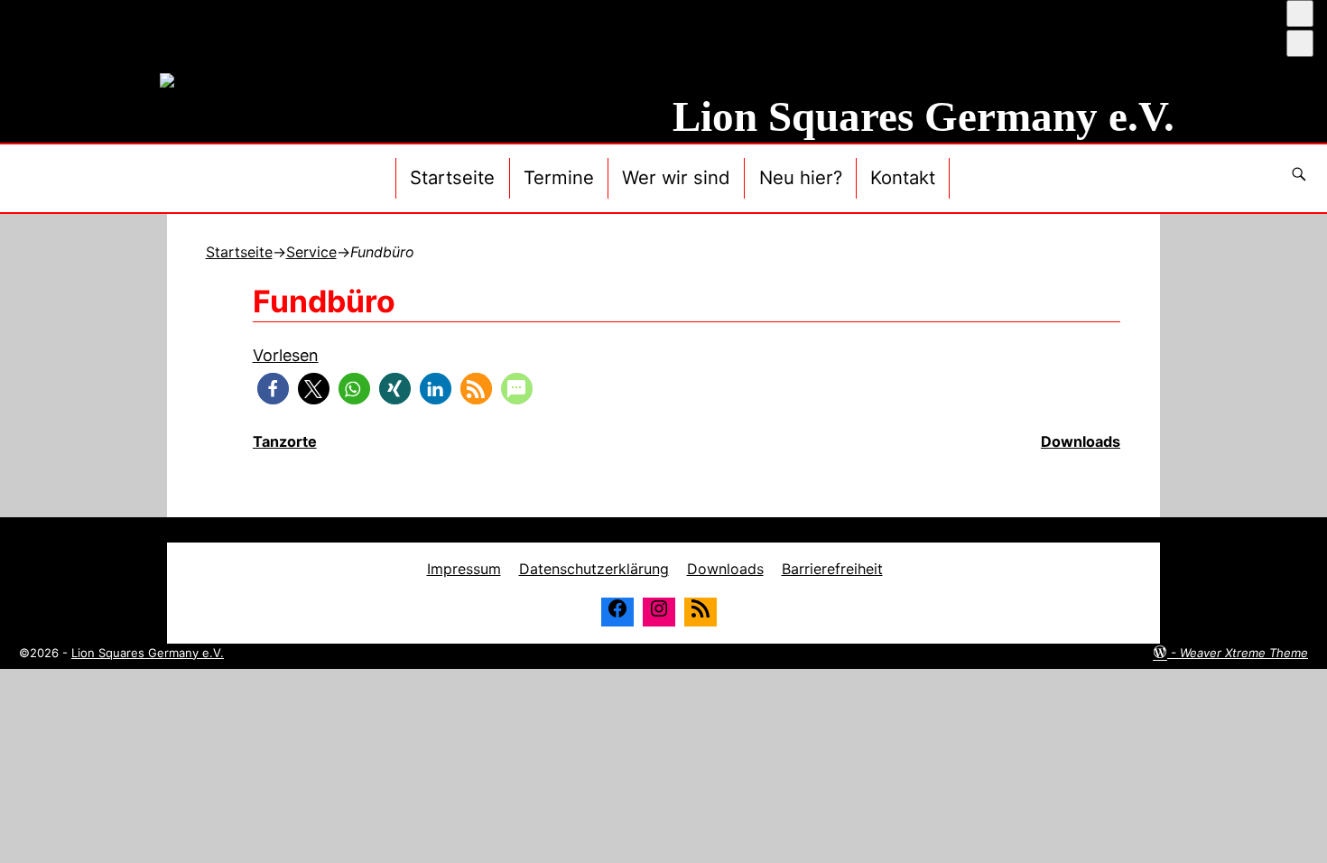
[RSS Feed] (700, 611)
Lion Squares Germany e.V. (923, 116)
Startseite (452, 177)
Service (311, 252)
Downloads (725, 569)
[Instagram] (659, 611)
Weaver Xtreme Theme (1244, 652)
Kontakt (902, 177)
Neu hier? (800, 177)
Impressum (464, 569)
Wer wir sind (676, 177)
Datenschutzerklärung (594, 569)
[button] (273, 388)
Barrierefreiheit (832, 569)
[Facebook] (617, 611)
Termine (559, 177)
